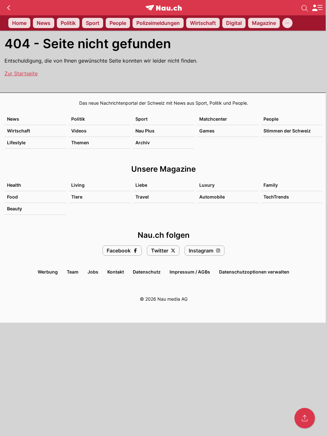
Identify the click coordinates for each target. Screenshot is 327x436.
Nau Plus (145, 130)
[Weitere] (287, 23)
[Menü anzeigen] (317, 7)
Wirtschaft (18, 130)
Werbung (48, 271)
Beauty (14, 208)
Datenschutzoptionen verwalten (254, 271)
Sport (141, 119)
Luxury (207, 185)
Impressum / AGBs (190, 271)
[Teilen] (304, 418)
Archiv (142, 142)
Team (73, 271)
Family (270, 185)
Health (14, 185)
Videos (79, 130)
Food (12, 196)
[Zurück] (8, 7)
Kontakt (115, 271)
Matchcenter (213, 119)
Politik (78, 119)
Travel (142, 196)
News (13, 119)
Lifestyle (16, 142)
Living (78, 185)
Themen (80, 142)
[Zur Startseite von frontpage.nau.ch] (164, 8)
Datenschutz (147, 271)
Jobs (92, 271)
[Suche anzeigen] (304, 7)
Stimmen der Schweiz (287, 130)
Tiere (76, 196)
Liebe (141, 185)
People (270, 119)
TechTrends (276, 196)
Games (207, 130)
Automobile (212, 196)
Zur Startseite (21, 73)
